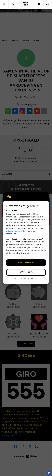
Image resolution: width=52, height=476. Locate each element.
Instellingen (26, 272)
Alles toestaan (26, 262)
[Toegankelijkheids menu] (49, 473)
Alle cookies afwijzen (26, 279)
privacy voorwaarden (16, 231)
